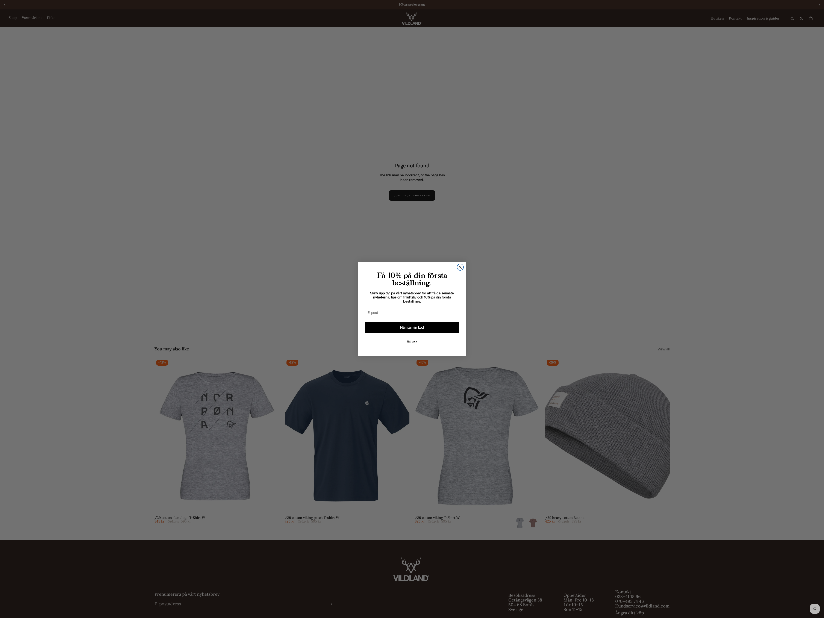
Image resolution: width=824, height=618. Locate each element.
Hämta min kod (412, 328)
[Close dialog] (460, 267)
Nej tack (412, 341)
